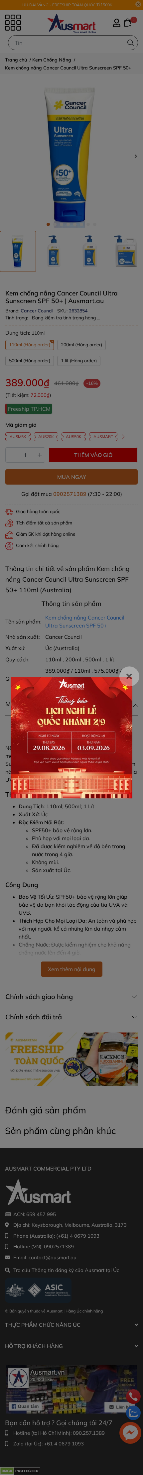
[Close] (129, 676)
